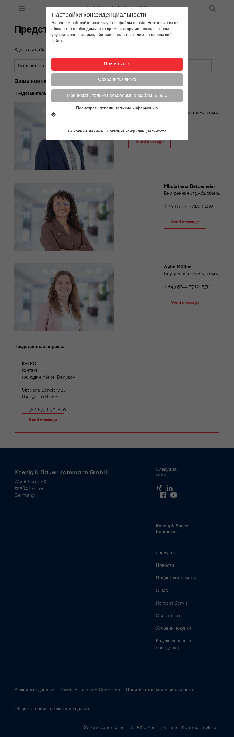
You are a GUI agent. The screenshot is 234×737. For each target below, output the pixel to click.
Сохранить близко (117, 79)
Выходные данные (85, 131)
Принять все (117, 64)
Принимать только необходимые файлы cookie (117, 95)
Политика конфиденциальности (136, 131)
